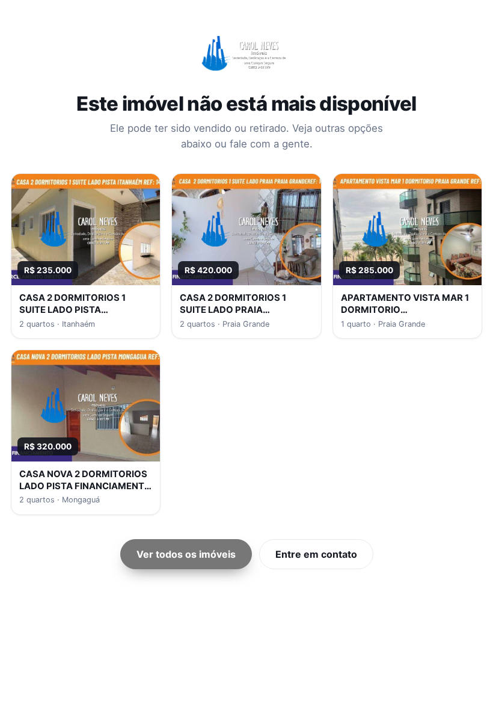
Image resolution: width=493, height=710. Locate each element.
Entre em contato (316, 554)
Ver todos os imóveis (186, 554)
